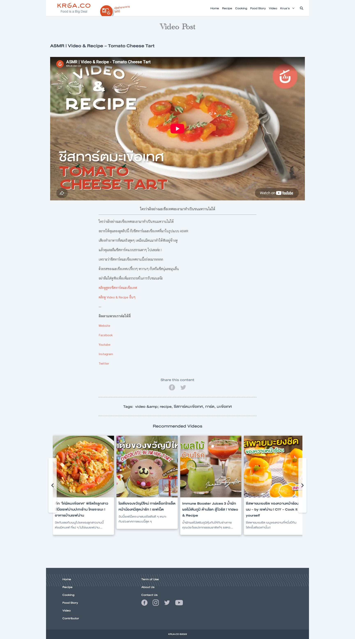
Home (66, 579)
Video (66, 610)
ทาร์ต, (211, 406)
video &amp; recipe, (154, 406)
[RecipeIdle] (115, 9)
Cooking (68, 594)
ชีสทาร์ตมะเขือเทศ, (189, 406)
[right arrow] (52, 485)
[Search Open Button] (301, 8)
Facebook (106, 335)
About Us (147, 587)
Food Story (70, 602)
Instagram (106, 354)
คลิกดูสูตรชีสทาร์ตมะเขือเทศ (118, 287)
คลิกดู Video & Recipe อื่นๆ (117, 297)
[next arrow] (302, 485)
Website (104, 325)
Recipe (67, 587)
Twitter (104, 363)
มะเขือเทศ (224, 406)
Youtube (105, 344)
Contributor (70, 618)
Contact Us (149, 594)
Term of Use (150, 579)
